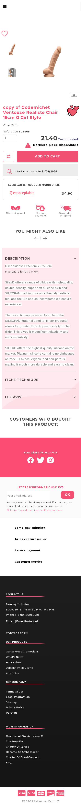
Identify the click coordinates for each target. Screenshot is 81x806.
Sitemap (11, 702)
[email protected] (27, 621)
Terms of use (15, 691)
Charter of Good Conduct (23, 757)
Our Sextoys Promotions (22, 651)
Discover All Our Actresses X (24, 736)
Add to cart (47, 156)
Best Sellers (13, 662)
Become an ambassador (22, 752)
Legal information (18, 696)
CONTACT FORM (17, 633)
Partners (11, 712)
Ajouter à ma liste (40, 34)
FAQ (9, 762)
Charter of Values (17, 746)
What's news (14, 657)
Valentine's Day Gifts (19, 668)
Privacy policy (15, 707)
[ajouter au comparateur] (8, 156)
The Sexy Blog (15, 741)
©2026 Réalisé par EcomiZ (40, 801)
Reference (10, 131)
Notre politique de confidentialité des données (34, 510)
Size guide (12, 673)
